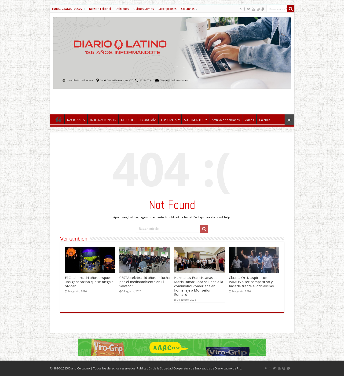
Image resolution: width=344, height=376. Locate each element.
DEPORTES (128, 120)
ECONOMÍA (148, 120)
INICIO (58, 119)
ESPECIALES (169, 120)
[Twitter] (249, 9)
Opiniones (122, 9)
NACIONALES (76, 120)
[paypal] (263, 9)
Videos (249, 120)
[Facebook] (244, 9)
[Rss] (240, 9)
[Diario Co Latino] (172, 52)
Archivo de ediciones (226, 120)
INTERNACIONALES (103, 120)
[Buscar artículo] (290, 8)
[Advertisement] (172, 99)
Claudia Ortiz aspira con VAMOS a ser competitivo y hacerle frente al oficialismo (251, 282)
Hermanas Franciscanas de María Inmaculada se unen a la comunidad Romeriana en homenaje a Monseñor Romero (198, 286)
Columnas (187, 9)
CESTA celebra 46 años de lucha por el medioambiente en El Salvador (144, 282)
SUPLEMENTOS (194, 120)
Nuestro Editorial (100, 9)
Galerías (264, 120)
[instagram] (258, 9)
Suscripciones (167, 9)
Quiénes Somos (143, 9)
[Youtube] (253, 9)
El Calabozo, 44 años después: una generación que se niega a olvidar (89, 282)
